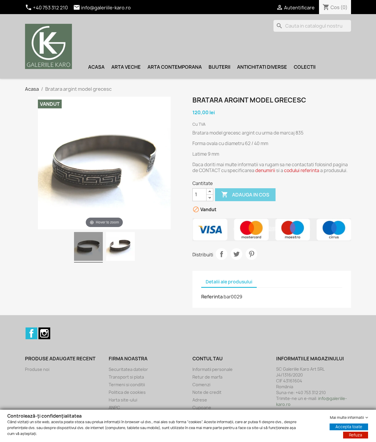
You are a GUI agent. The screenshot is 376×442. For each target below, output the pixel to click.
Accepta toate (348, 426)
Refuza (355, 435)
